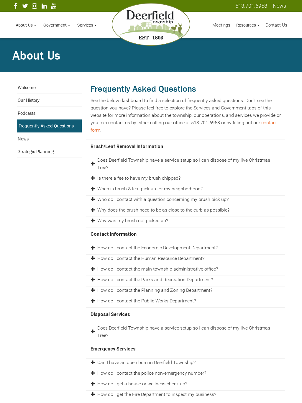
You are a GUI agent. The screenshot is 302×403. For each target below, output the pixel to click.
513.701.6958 (251, 6)
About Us (25, 24)
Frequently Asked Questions (46, 125)
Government (55, 24)
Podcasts (26, 113)
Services (85, 24)
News (23, 138)
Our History (29, 100)
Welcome (27, 87)
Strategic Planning (36, 151)
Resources (246, 24)
